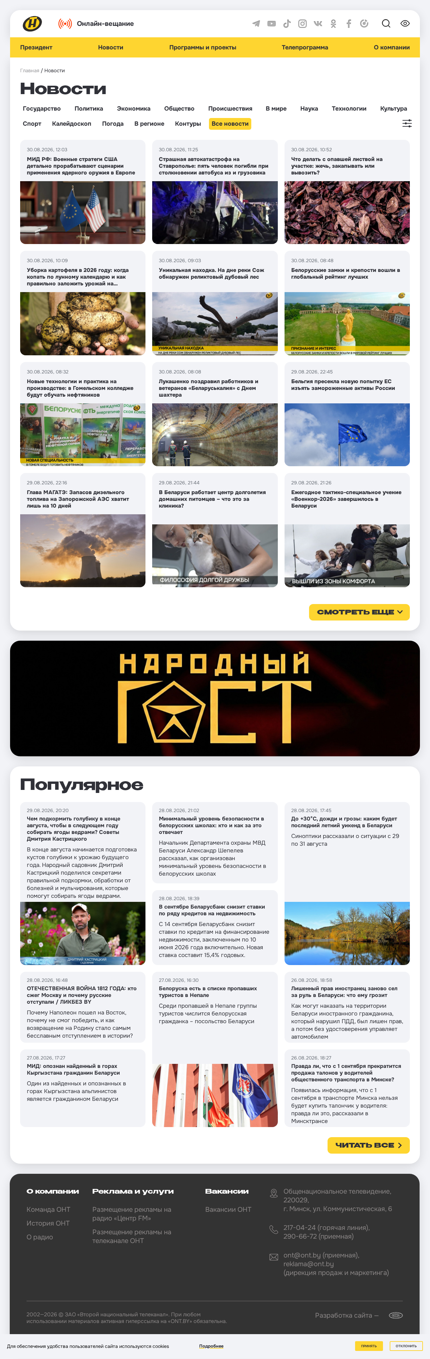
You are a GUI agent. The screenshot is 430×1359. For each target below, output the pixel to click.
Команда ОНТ (48, 1209)
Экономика (133, 108)
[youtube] (271, 23)
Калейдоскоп (71, 123)
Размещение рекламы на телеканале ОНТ (131, 1236)
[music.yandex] (364, 23)
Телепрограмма (305, 47)
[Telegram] (256, 23)
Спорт (32, 123)
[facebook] (349, 23)
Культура (393, 108)
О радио (40, 1237)
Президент (36, 47)
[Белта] (392, 1315)
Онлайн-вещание (105, 23)
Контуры (188, 123)
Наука (309, 108)
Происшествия (230, 108)
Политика (89, 108)
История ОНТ (48, 1223)
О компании (392, 47)
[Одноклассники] (333, 23)
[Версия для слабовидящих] (405, 23)
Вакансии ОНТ (228, 1209)
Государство (42, 108)
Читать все (365, 1146)
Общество (179, 108)
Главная (29, 70)
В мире (276, 108)
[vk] (318, 23)
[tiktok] (287, 23)
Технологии (349, 108)
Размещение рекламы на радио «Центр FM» (131, 1214)
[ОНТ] (32, 23)
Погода (113, 123)
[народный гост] (215, 698)
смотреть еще (355, 612)
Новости (110, 47)
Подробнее (211, 1346)
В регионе (149, 123)
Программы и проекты (202, 47)
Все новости (230, 123)
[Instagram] (302, 23)
